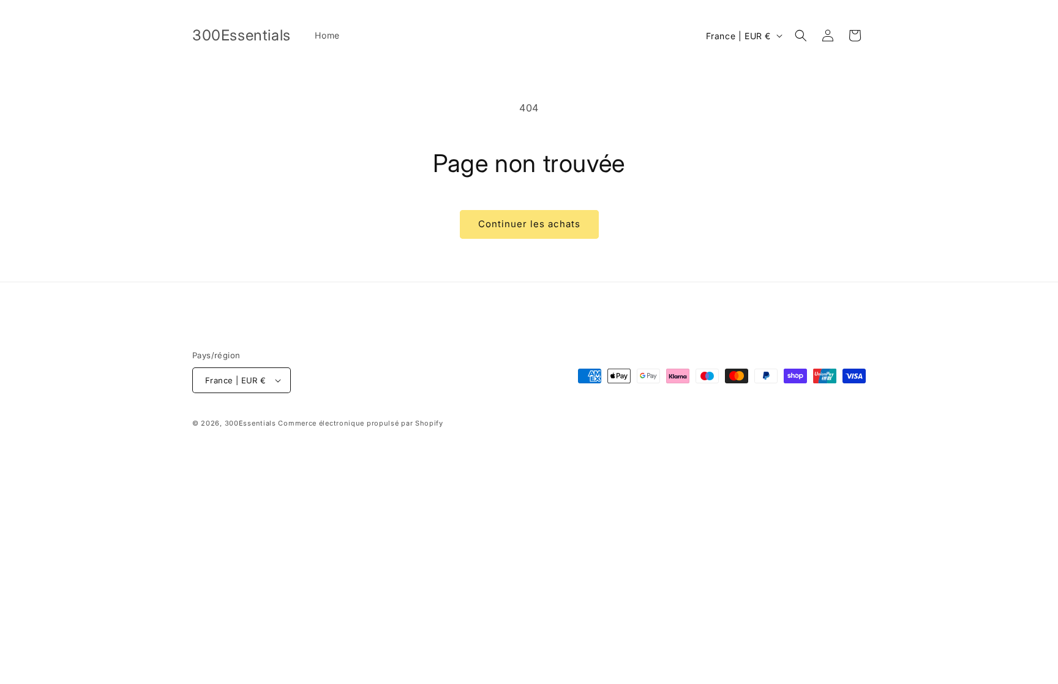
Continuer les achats (529, 224)
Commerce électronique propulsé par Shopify (360, 423)
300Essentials (250, 423)
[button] (800, 35)
